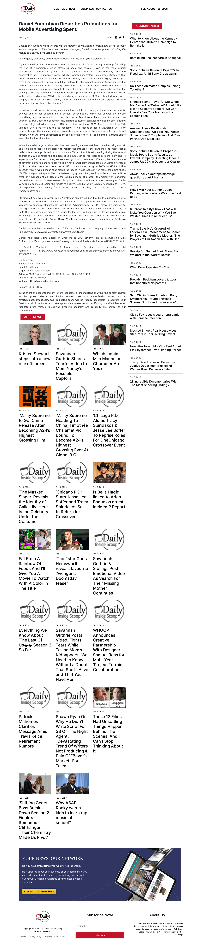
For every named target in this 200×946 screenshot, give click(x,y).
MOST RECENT (70, 8)
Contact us (59, 937)
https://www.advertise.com (44, 281)
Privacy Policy (35, 937)
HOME (55, 8)
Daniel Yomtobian (63, 92)
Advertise (47, 937)
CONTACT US (104, 8)
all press (87, 8)
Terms (23, 937)
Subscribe (100, 935)
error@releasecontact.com (33, 299)
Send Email (32, 267)
